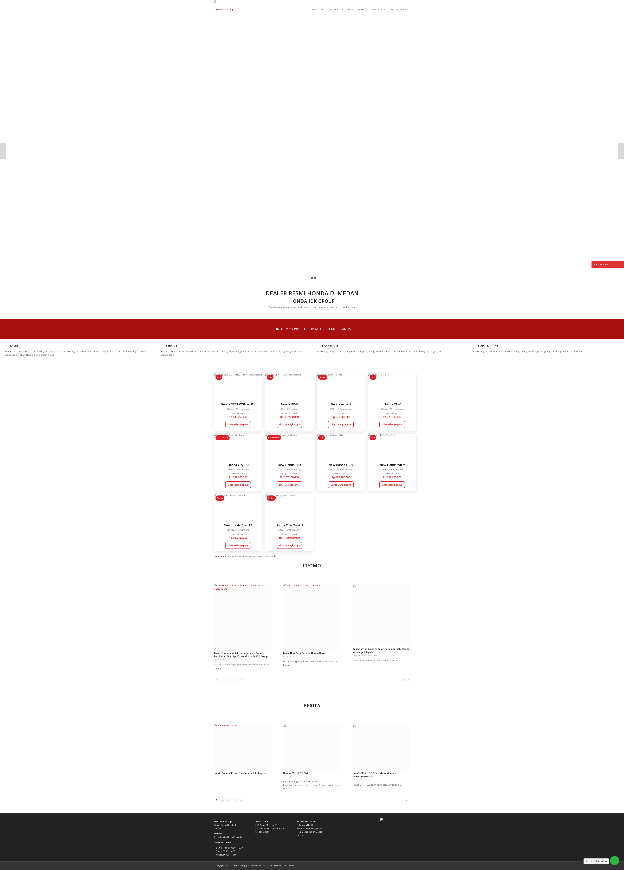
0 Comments (358, 655)
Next (621, 151)
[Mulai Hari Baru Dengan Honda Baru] (312, 617)
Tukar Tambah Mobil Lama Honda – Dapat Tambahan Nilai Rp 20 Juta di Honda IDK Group (241, 654)
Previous (3, 151)
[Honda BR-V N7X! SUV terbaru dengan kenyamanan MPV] (381, 747)
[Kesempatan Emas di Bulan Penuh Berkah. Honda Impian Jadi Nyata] (381, 615)
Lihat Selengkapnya (238, 424)
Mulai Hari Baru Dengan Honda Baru (304, 653)
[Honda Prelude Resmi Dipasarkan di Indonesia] (242, 747)
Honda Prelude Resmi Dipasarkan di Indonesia (240, 773)
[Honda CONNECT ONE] (312, 747)
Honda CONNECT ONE (295, 773)
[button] (608, 264)
